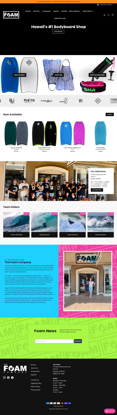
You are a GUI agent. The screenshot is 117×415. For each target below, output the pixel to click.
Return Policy (35, 387)
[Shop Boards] (19, 75)
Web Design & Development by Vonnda (58, 409)
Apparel (33, 375)
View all (109, 114)
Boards (33, 365)
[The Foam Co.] (15, 368)
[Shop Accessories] (97, 75)
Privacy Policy (35, 390)
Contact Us (35, 380)
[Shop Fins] (58, 75)
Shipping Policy (36, 383)
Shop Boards (58, 31)
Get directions (96, 190)
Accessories (35, 371)
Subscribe (78, 341)
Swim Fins (34, 368)
